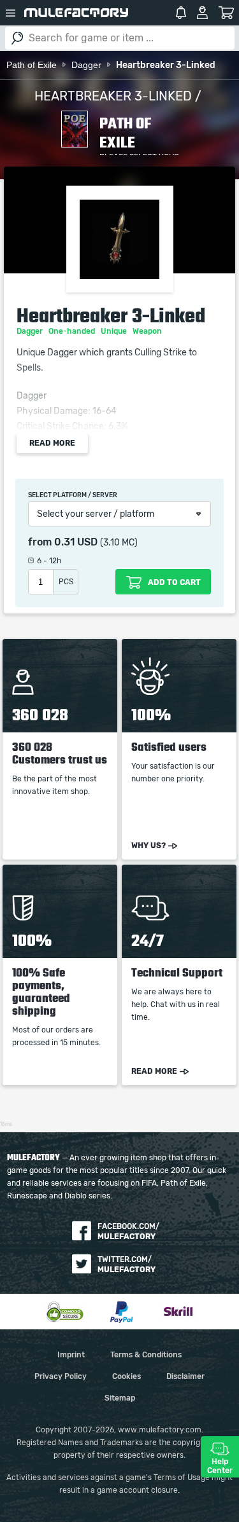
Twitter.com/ (127, 1264)
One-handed (72, 331)
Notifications (181, 12)
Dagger (31, 331)
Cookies (126, 1376)
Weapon (148, 331)
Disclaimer (185, 1376)
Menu (11, 12)
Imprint (71, 1355)
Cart (226, 12)
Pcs (66, 582)
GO (17, 38)
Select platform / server (72, 495)
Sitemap (120, 1398)
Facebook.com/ (128, 1231)
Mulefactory (76, 12)
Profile (202, 12)
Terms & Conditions (146, 1355)
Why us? (148, 845)
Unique (115, 331)
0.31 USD (76, 542)
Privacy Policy (60, 1376)
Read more (52, 443)
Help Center (220, 1466)
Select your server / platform (95, 514)
